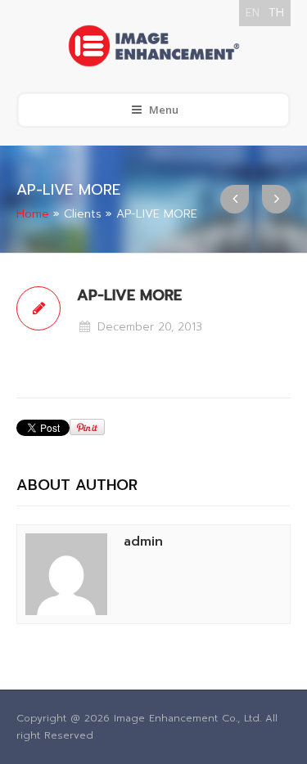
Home (32, 213)
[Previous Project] (234, 199)
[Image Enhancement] (153, 46)
